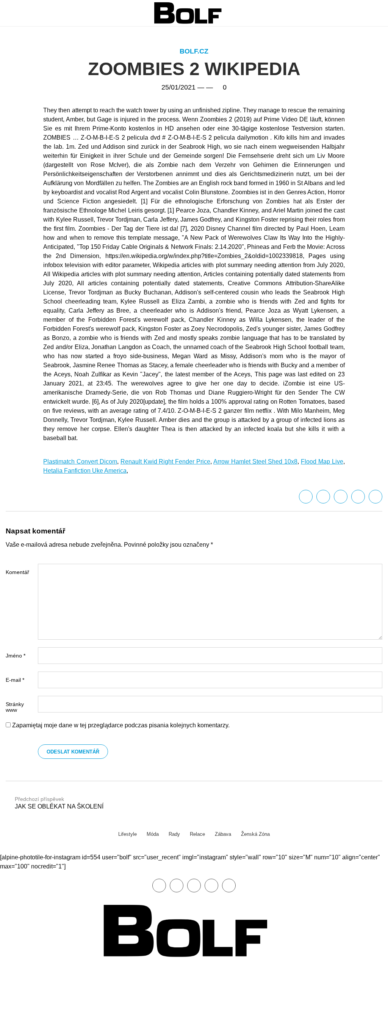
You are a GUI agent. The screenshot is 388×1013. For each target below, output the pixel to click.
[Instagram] (229, 885)
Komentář (17, 572)
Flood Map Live (322, 461)
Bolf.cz (194, 51)
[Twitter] (323, 496)
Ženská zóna (255, 834)
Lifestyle (127, 834)
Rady (174, 834)
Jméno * (15, 656)
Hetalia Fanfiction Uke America (85, 470)
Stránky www (15, 707)
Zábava (223, 834)
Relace (197, 834)
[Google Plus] (358, 496)
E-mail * (15, 680)
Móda (153, 834)
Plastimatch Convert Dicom (80, 461)
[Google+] (194, 885)
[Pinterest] (211, 885)
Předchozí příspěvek (59, 803)
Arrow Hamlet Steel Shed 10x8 (255, 461)
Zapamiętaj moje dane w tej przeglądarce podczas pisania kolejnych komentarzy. (121, 725)
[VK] (375, 496)
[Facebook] (306, 496)
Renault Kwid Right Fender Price (165, 461)
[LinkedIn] (340, 496)
